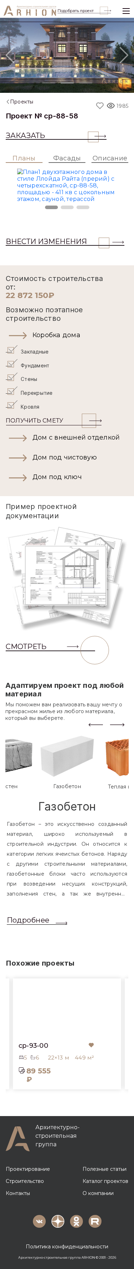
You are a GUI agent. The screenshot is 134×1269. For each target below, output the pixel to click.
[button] (67, 335)
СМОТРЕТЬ (26, 646)
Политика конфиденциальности (67, 1246)
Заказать (25, 135)
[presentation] (96, 724)
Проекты (22, 102)
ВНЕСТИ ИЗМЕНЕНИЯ (46, 241)
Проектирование (28, 1169)
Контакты (18, 1193)
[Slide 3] (85, 82)
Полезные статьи (104, 1169)
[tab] (67, 762)
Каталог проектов (105, 1181)
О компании (98, 1193)
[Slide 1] (48, 82)
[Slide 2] (67, 82)
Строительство (25, 1181)
